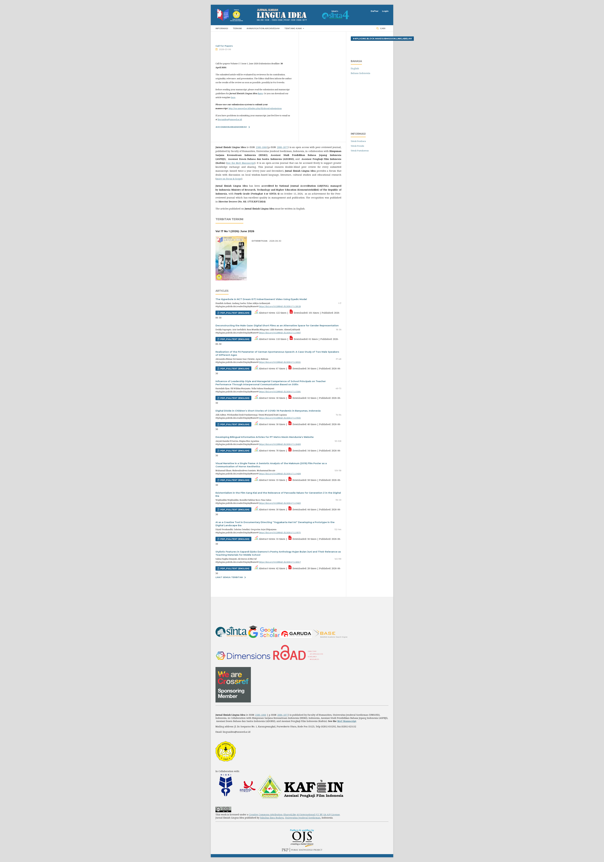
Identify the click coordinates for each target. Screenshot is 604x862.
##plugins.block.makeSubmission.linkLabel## (382, 38)
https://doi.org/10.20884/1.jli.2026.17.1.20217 (280, 562)
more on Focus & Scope (228, 178)
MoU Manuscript (346, 721)
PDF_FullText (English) (234, 313)
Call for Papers (224, 46)
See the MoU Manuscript (241, 162)
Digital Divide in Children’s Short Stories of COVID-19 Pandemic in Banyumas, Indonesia (268, 410)
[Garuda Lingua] (296, 637)
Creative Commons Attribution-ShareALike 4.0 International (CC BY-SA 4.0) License (294, 814)
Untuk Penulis (357, 145)
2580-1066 (261, 147)
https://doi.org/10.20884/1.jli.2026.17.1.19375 (280, 532)
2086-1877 (282, 147)
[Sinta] (231, 637)
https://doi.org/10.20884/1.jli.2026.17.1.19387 (280, 332)
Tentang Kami (293, 28)
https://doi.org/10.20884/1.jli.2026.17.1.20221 (280, 362)
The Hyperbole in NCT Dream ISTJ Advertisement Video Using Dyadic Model (261, 299)
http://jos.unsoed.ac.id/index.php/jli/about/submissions (255, 108)
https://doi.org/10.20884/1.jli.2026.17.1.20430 (280, 444)
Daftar (374, 11)
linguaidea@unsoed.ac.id (230, 119)
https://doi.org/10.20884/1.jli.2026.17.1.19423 (280, 503)
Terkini (237, 28)
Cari (382, 28)
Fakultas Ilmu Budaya (272, 817)
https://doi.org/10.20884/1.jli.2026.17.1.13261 (280, 391)
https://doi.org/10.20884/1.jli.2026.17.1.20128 (280, 306)
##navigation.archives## (263, 28)
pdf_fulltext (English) (234, 339)
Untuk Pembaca (358, 141)
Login (385, 11)
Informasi (221, 28)
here (260, 93)
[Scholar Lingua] (264, 637)
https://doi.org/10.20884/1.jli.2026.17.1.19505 (280, 417)
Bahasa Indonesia (360, 73)
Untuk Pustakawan (360, 150)
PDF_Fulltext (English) (234, 398)
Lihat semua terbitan (229, 577)
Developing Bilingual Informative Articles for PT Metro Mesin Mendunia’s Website (264, 437)
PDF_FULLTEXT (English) (234, 509)
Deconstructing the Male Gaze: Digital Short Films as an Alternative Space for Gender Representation (277, 325)
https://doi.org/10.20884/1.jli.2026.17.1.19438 (280, 473)
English (355, 68)
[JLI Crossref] (233, 701)
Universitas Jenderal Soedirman (302, 817)
